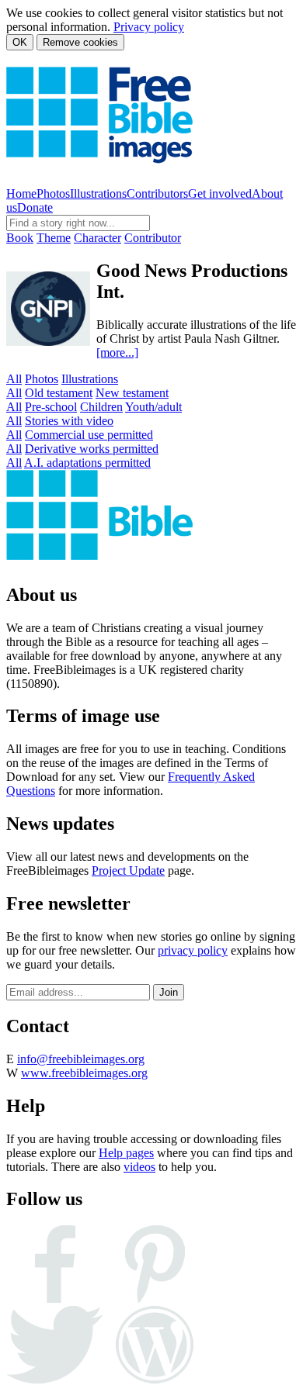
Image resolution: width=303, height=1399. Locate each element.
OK (19, 42)
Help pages (126, 1152)
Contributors (157, 193)
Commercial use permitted (89, 434)
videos (139, 1166)
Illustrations (98, 193)
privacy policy (193, 950)
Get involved (220, 193)
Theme (54, 237)
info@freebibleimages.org (81, 1059)
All (14, 378)
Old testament (58, 392)
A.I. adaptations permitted (87, 462)
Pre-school (51, 406)
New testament (132, 392)
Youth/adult (153, 406)
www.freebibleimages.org (84, 1072)
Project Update (128, 870)
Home (21, 193)
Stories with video (69, 420)
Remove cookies (80, 42)
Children (101, 406)
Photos (53, 193)
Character (97, 237)
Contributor (152, 237)
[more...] (117, 352)
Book (19, 237)
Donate (35, 207)
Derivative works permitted (91, 448)
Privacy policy (148, 26)
